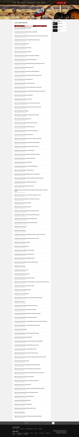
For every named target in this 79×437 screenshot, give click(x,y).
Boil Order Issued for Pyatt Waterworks (21, 43)
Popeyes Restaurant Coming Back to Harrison (22, 289)
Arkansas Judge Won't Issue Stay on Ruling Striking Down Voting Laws (27, 39)
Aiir (65, 433)
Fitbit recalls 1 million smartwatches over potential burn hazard (26, 392)
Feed (23, 26)
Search (34, 26)
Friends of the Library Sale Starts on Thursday (22, 51)
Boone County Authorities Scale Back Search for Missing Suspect (26, 262)
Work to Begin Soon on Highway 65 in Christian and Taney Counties (26, 114)
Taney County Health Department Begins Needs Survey (24, 126)
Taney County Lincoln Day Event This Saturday (22, 47)
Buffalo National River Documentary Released (22, 206)
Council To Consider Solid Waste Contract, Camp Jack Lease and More (27, 102)
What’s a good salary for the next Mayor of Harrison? (24, 376)
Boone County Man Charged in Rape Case (21, 273)
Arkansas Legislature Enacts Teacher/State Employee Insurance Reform (27, 368)
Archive (45, 26)
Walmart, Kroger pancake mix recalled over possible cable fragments (27, 154)
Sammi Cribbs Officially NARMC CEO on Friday (22, 27)
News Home (18, 26)
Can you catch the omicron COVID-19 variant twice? (23, 134)
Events (38, 2)
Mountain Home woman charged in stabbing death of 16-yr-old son (26, 146)
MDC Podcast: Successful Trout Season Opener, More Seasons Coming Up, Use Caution (30, 356)
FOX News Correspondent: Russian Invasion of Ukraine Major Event (26, 210)
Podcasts (23, 2)
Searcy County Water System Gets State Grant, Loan (24, 185)
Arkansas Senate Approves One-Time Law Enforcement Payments (26, 380)
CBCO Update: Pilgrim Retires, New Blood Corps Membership (25, 59)
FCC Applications (26, 433)
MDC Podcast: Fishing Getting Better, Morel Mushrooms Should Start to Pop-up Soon (29, 91)
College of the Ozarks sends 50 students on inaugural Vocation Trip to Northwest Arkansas (31, 35)
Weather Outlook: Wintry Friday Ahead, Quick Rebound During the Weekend (28, 297)
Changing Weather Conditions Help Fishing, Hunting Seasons (25, 181)
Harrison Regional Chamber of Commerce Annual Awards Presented (26, 214)
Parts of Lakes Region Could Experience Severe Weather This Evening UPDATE (28, 341)
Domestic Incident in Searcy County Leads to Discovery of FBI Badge (26, 55)
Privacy (36, 433)
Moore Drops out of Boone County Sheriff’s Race (23, 404)
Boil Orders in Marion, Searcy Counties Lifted (22, 384)
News (18, 2)
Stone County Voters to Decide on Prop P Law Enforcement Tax (25, 122)
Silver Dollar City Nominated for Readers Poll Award (23, 67)
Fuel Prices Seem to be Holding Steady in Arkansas (23, 95)
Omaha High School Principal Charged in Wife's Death (24, 285)
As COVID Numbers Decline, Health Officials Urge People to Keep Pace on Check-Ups (29, 234)
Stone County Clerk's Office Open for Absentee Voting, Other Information (28, 75)
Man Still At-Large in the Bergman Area (21, 293)
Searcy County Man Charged (19, 412)
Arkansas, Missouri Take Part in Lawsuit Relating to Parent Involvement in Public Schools (30, 321)
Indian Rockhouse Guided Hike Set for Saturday (23, 99)
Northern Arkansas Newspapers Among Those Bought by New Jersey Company (28, 178)
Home (14, 2)
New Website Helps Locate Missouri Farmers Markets (24, 254)
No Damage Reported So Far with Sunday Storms (23, 337)
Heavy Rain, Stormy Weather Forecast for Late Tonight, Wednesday (26, 71)
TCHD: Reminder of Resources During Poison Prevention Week (25, 218)
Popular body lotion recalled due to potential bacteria (24, 150)
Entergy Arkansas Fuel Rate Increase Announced (23, 162)
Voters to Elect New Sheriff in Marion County (22, 400)
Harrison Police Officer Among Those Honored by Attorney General (26, 238)
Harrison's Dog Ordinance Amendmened (21, 360)
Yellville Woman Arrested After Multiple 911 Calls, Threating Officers (27, 174)
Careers (14, 434)
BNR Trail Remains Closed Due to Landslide (22, 242)
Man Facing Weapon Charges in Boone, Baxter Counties (24, 277)
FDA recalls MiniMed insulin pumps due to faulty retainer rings (25, 222)
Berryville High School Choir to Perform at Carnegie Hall (24, 158)
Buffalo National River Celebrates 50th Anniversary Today (25, 408)
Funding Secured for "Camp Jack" (20, 226)
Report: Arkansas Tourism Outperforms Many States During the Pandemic (28, 416)
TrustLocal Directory (30, 2)
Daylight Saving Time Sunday (19, 266)
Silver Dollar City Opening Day (19, 230)
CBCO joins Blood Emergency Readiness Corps (22, 118)
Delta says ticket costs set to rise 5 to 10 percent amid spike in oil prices (27, 194)
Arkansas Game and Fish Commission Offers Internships (24, 83)
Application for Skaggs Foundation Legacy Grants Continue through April (27, 138)
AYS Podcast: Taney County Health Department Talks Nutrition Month (27, 364)
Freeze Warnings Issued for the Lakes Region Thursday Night (25, 31)
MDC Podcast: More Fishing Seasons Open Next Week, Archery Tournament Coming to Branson (31, 281)
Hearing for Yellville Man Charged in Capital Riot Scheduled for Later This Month (29, 372)
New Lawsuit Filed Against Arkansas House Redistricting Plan (25, 317)
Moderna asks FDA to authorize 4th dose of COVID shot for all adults (26, 198)
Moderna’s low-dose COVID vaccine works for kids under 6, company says (27, 106)
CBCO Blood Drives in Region (19, 301)
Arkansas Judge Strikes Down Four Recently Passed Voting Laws (26, 166)
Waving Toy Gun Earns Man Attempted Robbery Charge (24, 258)
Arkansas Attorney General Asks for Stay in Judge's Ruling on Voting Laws (27, 87)
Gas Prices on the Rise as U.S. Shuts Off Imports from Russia (25, 309)
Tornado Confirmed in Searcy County (21, 269)
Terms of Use (41, 433)
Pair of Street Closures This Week (20, 329)
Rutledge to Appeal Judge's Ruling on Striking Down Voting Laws (26, 130)
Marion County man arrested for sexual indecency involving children (26, 142)
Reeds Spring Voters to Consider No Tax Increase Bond (24, 250)
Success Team (19, 434)
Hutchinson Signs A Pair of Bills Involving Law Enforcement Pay (25, 305)
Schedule (43, 2)
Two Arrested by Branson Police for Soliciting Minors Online (25, 348)
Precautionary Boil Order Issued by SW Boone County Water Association (27, 313)
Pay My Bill (26, 434)
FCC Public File (19, 433)
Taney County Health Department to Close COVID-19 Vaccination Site (27, 325)
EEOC (32, 433)
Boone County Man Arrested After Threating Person (24, 170)
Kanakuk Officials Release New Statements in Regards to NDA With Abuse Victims (29, 388)
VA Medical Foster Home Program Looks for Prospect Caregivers (26, 352)
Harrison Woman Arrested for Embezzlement (22, 202)
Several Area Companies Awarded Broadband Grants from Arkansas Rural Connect (29, 63)
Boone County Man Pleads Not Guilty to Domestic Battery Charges (26, 333)
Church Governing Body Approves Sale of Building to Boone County (26, 345)
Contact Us (48, 433)
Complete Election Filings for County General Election (24, 396)
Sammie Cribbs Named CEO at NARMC (21, 110)
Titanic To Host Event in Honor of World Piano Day (23, 79)
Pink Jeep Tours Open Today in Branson (21, 246)
